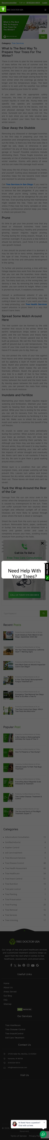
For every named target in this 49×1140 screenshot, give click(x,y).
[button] (3, 9)
